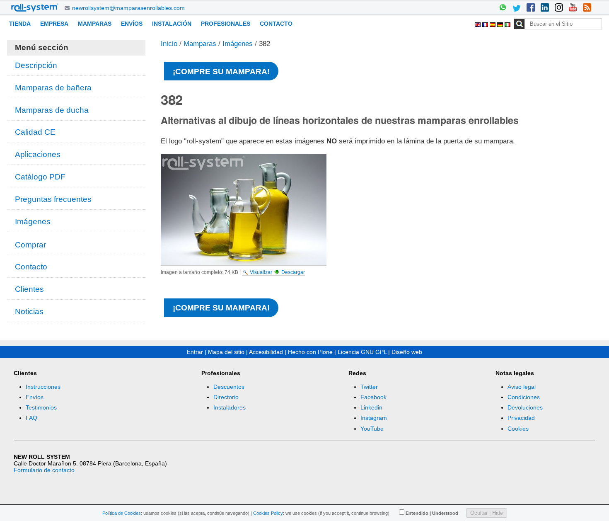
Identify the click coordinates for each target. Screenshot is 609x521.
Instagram (373, 417)
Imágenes (237, 44)
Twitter (369, 386)
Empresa (54, 23)
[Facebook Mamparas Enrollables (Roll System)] (530, 8)
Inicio (169, 44)
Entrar (195, 352)
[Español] (493, 23)
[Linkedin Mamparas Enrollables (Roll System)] (545, 8)
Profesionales (225, 23)
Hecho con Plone (310, 352)
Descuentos (228, 386)
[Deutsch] (501, 23)
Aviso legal (522, 386)
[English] (478, 23)
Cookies (518, 428)
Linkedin (371, 407)
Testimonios (41, 407)
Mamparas (94, 23)
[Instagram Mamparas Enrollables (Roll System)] (559, 8)
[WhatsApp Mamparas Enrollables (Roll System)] (502, 8)
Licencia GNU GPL (362, 352)
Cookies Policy (268, 513)
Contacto (276, 23)
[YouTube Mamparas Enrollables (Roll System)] (573, 8)
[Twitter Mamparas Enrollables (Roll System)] (516, 8)
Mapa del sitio (226, 352)
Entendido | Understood (432, 513)
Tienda (20, 23)
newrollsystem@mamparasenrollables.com (128, 8)
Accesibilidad (266, 352)
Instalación (171, 23)
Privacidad (521, 417)
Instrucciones (43, 386)
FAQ (31, 417)
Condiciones (524, 397)
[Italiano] (507, 23)
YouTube (372, 428)
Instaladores (229, 407)
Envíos (132, 23)
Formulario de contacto (44, 470)
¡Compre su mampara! (221, 71)
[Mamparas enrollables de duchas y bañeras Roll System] (34, 7)
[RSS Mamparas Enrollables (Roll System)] (587, 8)
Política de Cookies (121, 513)
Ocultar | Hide (486, 513)
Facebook (373, 397)
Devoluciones (525, 407)
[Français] (486, 23)
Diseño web (407, 352)
